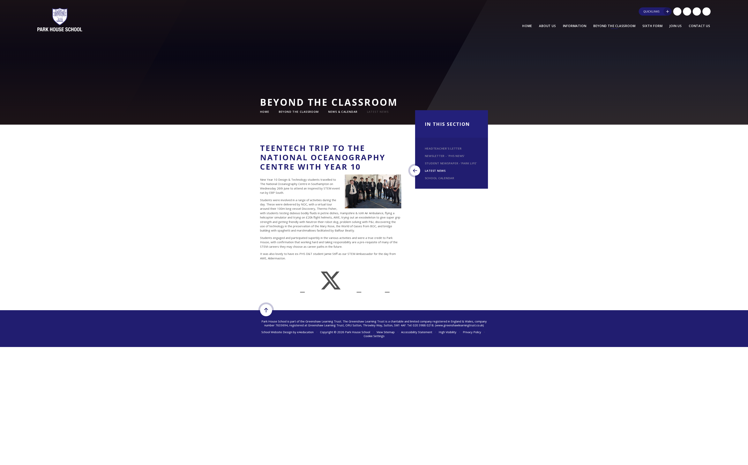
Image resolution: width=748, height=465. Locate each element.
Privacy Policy (472, 332)
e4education (305, 332)
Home (264, 112)
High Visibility (447, 332)
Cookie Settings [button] (374, 336)
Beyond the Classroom (299, 112)
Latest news (378, 112)
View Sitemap (386, 332)
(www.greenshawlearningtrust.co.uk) (459, 325)
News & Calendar (343, 112)
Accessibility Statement (416, 332)
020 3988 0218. (423, 325)
